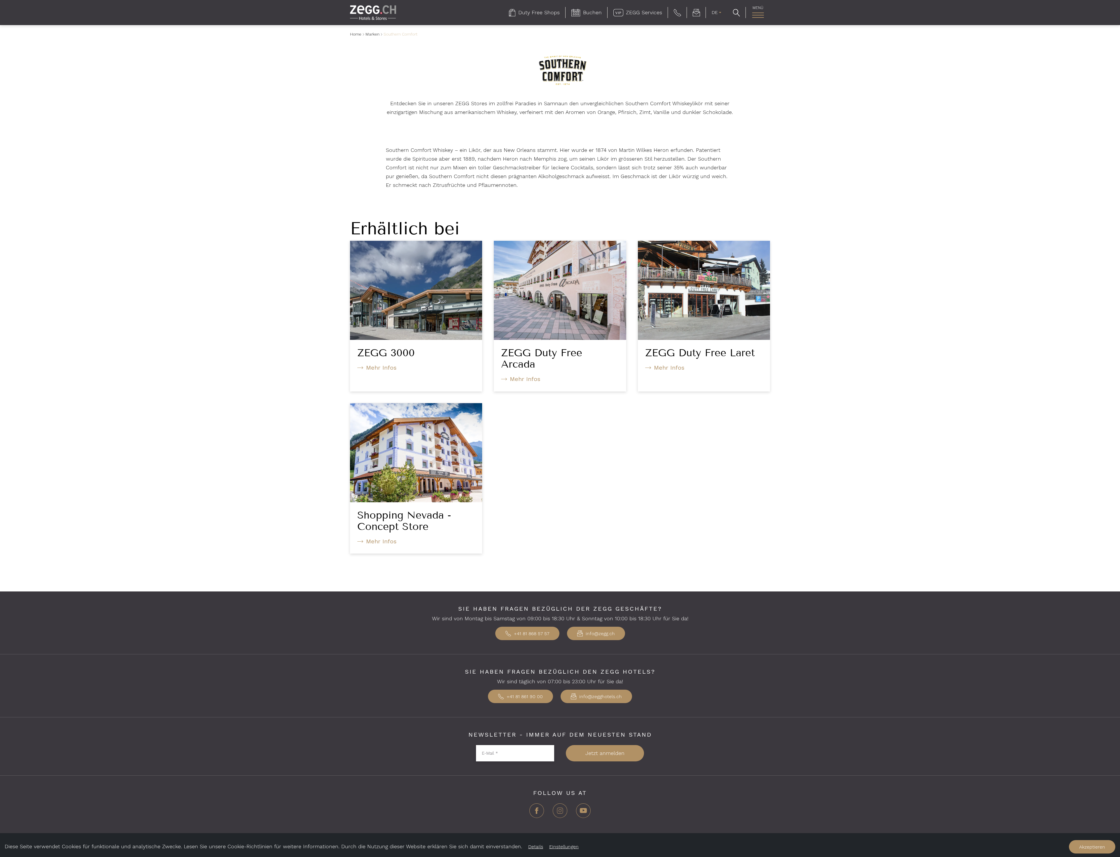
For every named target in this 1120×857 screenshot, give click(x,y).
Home (355, 34)
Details (535, 846)
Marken (372, 34)
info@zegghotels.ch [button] (600, 696)
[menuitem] (534, 12)
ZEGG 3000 (386, 353)
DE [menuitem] (715, 12)
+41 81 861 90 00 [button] (524, 696)
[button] (677, 12)
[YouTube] (583, 812)
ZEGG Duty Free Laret (700, 353)
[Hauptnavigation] (758, 15)
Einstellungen (564, 846)
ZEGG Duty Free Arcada (541, 358)
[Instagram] (560, 812)
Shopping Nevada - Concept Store (404, 521)
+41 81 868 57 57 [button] (530, 633)
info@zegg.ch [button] (599, 633)
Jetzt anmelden (604, 753)
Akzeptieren (1092, 847)
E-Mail (490, 753)
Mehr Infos (381, 367)
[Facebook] (536, 812)
